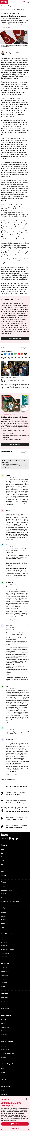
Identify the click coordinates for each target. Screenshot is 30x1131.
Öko (2, 853)
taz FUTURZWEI (5, 1049)
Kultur (2, 860)
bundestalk (4, 968)
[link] (4, 6)
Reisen (3, 1068)
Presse (3, 927)
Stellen (3, 923)
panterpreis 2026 (5, 956)
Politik (8, 9)
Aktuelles (3, 912)
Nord (2, 871)
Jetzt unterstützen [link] (15, 338)
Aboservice (4, 1094)
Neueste (23, 452)
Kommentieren (11, 348)
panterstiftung (5, 953)
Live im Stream (5, 1027)
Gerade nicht (22, 1099)
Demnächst (4, 1020)
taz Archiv (3, 1057)
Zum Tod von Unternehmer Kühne (10, 894)
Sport (2, 864)
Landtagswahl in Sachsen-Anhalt (10, 901)
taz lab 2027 (4, 1034)
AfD (2, 897)
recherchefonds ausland (7, 949)
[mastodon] (10, 839)
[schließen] (27, 1099)
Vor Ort (3, 1023)
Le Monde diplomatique (7, 1053)
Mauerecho (4, 979)
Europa (13, 9)
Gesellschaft (4, 857)
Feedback (3, 1091)
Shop (2, 1076)
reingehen (3, 986)
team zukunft (4, 997)
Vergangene (4, 1031)
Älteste (27, 452)
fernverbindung (5, 971)
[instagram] (17, 839)
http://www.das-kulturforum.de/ (17, 753)
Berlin (2, 868)
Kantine (3, 1072)
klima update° (4, 975)
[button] (28, 2)
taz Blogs (3, 1046)
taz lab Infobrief (5, 1008)
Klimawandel (4, 886)
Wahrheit (3, 875)
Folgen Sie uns (4, 838)
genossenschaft (5, 942)
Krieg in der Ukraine (6, 890)
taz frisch (3, 1001)
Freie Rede (4, 982)
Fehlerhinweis (19, 348)
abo (2, 938)
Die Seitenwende (5, 919)
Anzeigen (3, 1079)
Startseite (3, 9)
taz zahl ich (4, 945)
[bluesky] (13, 839)
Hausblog (3, 916)
